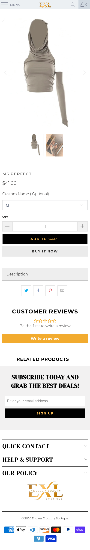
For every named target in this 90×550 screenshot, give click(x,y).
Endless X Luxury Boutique (50, 518)
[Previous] (5, 72)
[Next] (84, 72)
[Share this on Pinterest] (50, 290)
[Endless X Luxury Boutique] (45, 4)
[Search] (73, 4)
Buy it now (45, 251)
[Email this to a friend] (62, 290)
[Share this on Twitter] (26, 290)
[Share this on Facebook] (38, 290)
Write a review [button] (45, 338)
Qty (5, 216)
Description (17, 274)
